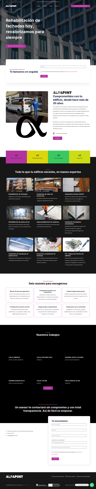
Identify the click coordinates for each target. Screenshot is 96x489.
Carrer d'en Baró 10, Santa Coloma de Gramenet (48, 1)
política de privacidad (71, 71)
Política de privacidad (58, 476)
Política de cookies (70, 476)
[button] (80, 6)
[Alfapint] (11, 6)
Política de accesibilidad (83, 476)
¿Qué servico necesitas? (58, 440)
